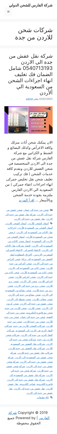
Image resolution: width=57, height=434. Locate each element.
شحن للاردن (34, 308)
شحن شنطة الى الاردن (19, 299)
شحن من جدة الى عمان (36, 210)
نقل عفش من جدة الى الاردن (29, 218)
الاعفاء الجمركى (32, 250)
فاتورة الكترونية (45, 384)
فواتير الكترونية (27, 384)
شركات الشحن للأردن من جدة (29, 326)
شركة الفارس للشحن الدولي (31, 5)
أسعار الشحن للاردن (16, 223)
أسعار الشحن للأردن (38, 223)
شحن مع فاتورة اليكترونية (39, 312)
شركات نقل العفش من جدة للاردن (27, 348)
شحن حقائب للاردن (42, 299)
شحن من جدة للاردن (34, 321)
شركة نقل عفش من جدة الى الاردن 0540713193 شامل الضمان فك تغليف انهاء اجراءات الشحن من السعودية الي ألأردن (30, 74)
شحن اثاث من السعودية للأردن (37, 272)
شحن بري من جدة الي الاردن (29, 285)
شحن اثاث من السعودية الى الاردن (27, 268)
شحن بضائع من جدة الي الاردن (24, 294)
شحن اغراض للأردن (25, 277)
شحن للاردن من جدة (16, 308)
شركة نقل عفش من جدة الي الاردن (26, 379)
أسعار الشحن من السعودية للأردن (35, 227)
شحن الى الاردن (28, 281)
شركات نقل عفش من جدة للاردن (35, 352)
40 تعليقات (43, 397)
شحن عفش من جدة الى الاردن (36, 303)
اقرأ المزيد (26, 200)
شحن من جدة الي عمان (32, 317)
